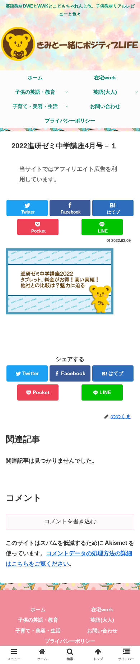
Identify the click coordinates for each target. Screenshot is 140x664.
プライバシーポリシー (70, 641)
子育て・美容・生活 (38, 630)
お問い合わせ (102, 630)
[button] (126, 599)
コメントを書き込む (70, 521)
